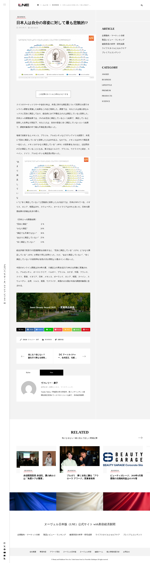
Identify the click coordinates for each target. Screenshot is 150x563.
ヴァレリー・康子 (33, 339)
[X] (4, 546)
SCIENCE (106, 101)
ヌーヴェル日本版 (69, 552)
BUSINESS (48, 339)
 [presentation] (140, 438)
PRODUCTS (107, 96)
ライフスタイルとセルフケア (114, 48)
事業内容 (43, 552)
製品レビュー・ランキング (113, 40)
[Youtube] (5, 552)
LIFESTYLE (107, 85)
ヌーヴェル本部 (85, 552)
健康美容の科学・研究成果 (113, 44)
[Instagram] (4, 543)
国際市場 (60, 339)
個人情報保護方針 (113, 552)
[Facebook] (4, 549)
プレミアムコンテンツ (111, 52)
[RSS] (4, 558)
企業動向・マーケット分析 (113, 36)
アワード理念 (55, 552)
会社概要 (33, 552)
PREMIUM (106, 90)
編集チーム (99, 552)
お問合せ (126, 552)
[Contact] (4, 555)
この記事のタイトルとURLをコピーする (53, 94)
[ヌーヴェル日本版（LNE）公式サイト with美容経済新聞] (23, 5)
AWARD (105, 74)
